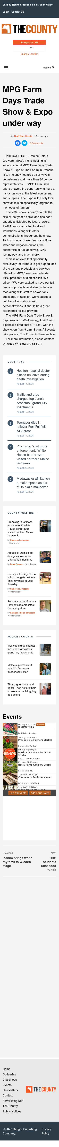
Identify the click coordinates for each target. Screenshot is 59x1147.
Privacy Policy (46, 1131)
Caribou (7, 4)
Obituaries (9, 1074)
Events (7, 1085)
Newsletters (10, 1090)
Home (6, 1069)
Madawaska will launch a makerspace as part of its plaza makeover (33, 482)
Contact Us (17, 11)
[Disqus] (29, 924)
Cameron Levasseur (19, 540)
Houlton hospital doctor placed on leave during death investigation (33, 374)
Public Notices (12, 1111)
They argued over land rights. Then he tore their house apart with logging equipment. (22, 689)
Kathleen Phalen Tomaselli (22, 612)
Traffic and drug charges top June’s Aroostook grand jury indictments (32, 400)
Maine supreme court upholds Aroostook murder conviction (20, 668)
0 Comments (36, 143)
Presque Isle (28, 4)
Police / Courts (20, 636)
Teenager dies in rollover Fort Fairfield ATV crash (32, 426)
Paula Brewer (16, 564)
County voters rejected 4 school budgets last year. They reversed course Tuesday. (22, 579)
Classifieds (10, 1079)
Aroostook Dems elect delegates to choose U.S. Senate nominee (20, 556)
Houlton (16, 4)
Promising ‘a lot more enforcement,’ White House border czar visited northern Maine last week (33, 454)
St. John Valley (44, 4)
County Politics (21, 512)
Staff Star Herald (23, 136)
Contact (8, 1095)
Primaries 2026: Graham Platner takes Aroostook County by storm (22, 604)
